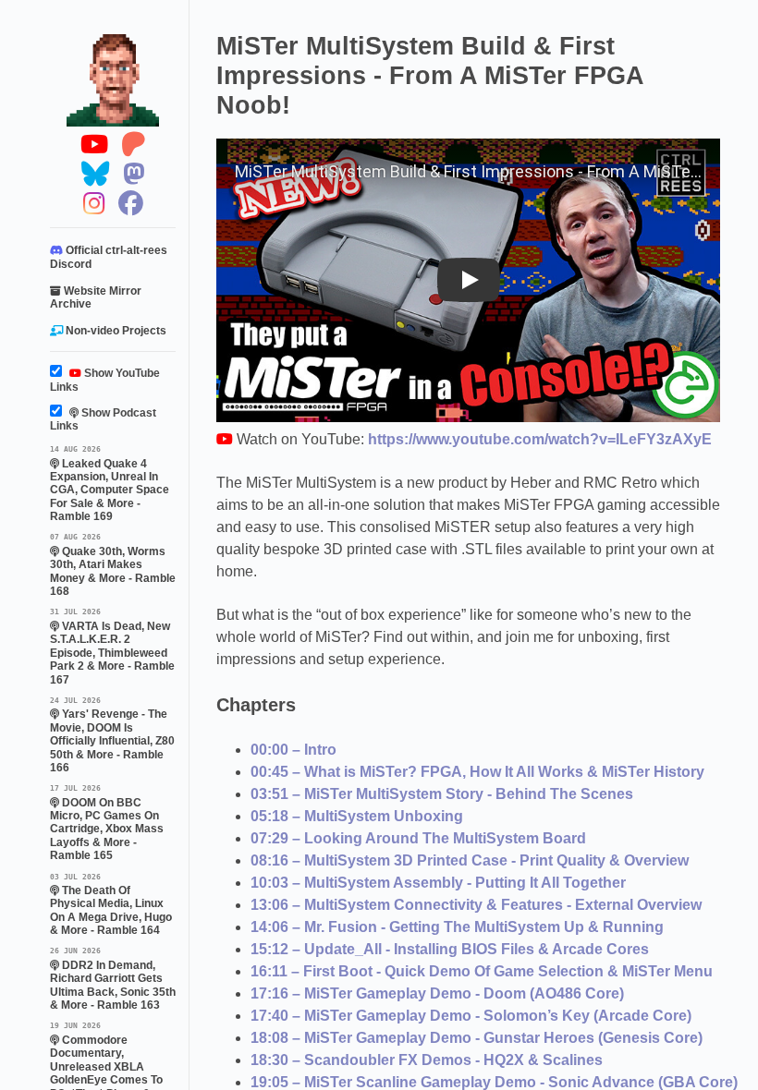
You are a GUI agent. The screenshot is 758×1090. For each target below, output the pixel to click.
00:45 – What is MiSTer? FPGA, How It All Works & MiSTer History (477, 772)
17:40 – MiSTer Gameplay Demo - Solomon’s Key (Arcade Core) (471, 1015)
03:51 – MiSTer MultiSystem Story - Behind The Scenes (442, 794)
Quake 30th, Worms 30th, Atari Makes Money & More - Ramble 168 (113, 565)
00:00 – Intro (293, 749)
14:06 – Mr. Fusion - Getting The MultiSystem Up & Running (457, 927)
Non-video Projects (114, 330)
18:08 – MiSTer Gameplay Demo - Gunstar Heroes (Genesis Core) (477, 1038)
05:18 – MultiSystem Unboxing (357, 816)
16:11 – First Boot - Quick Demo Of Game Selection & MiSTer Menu (482, 971)
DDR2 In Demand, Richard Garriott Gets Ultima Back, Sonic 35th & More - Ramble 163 (113, 979)
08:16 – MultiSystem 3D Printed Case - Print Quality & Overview (470, 860)
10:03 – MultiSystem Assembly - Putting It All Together (438, 882)
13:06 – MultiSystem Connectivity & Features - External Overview (476, 905)
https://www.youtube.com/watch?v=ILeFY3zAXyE (540, 439)
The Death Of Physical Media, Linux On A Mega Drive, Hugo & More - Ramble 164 (111, 905)
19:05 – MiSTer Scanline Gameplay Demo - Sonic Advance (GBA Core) (494, 1082)
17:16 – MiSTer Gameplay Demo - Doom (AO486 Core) (437, 993)
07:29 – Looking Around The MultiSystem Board (418, 838)
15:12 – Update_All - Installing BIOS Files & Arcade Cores (450, 949)
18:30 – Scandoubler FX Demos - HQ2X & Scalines (427, 1060)
